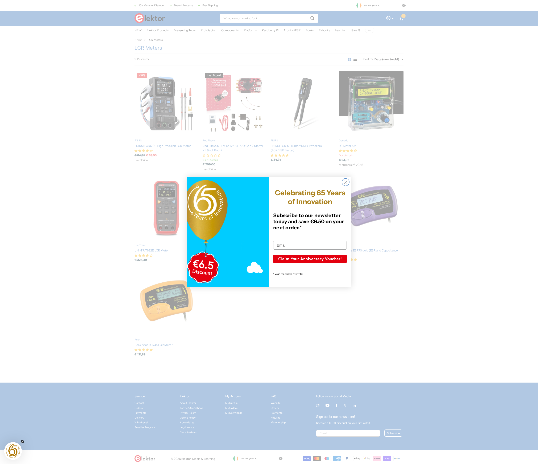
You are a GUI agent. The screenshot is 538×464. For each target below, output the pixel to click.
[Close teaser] (22, 441)
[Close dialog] (345, 182)
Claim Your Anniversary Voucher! (310, 259)
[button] (13, 451)
